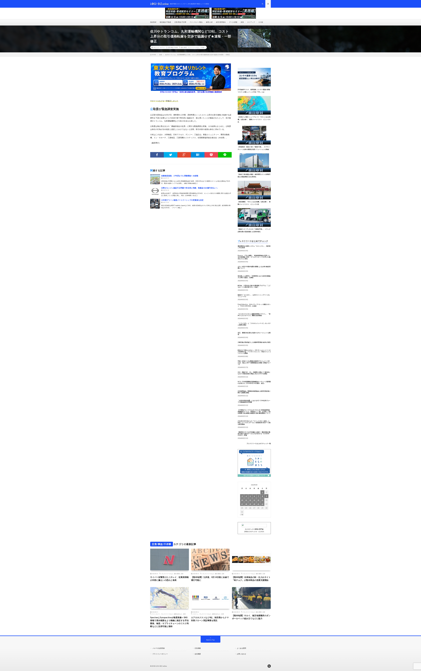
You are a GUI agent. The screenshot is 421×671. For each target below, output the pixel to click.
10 (242, 500)
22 (262, 504)
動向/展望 (184, 47)
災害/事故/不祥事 (180, 22)
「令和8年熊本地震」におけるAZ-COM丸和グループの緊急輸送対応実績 (254, 401)
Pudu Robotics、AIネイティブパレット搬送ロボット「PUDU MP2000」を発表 (254, 305)
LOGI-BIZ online (161, 666)
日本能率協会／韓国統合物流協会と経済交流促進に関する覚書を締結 (254, 392)
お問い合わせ (241, 654)
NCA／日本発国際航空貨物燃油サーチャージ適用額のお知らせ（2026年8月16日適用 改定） (254, 382)
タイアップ (251, 22)
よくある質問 (241, 648)
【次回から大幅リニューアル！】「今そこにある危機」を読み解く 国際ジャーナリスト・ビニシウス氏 (254, 119)
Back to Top (210, 640)
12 (250, 500)
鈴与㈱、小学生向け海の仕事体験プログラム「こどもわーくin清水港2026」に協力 (254, 286)
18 (246, 504)
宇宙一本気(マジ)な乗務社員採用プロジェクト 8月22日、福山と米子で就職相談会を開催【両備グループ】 (254, 362)
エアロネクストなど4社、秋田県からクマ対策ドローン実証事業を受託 (210, 619)
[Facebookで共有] (157, 155)
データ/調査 (233, 22)
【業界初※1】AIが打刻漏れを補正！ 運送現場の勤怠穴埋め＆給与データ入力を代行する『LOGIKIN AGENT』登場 (254, 433)
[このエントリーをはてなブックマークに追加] (197, 155)
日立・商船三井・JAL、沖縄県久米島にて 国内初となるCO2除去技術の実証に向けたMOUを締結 (254, 373)
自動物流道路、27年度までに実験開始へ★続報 (179, 176)
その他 (260, 22)
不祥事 (202, 47)
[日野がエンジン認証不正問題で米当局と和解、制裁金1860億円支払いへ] (155, 191)
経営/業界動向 (221, 22)
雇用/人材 (209, 22)
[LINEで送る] (225, 155)
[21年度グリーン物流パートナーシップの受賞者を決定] (155, 204)
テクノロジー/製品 (196, 22)
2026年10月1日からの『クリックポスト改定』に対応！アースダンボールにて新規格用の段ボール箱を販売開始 (254, 422)
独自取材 (153, 22)
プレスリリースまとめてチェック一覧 (259, 443)
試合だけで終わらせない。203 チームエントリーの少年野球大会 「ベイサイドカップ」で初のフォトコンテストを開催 (254, 351)
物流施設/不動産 (165, 22)
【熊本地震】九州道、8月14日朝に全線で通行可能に (210, 578)
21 (258, 504)
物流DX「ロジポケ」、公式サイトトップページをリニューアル (254, 295)
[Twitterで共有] (170, 155)
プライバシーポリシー (160, 654)
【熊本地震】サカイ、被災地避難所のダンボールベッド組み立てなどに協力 (251, 617)
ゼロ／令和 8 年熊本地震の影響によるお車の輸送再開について (254, 267)
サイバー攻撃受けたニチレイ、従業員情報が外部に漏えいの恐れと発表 (169, 578)
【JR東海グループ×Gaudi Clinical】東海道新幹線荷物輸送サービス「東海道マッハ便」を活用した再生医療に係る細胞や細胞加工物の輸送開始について (254, 411)
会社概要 (198, 654)
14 (258, 500)
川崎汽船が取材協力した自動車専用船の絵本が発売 (254, 342)
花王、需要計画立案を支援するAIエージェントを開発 (254, 333)
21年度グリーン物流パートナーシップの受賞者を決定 (182, 200)
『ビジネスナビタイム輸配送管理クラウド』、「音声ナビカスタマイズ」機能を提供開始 (254, 314)
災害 (182, 573)
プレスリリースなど (193, 47)
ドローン (195, 614)
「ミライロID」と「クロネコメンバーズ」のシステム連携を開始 (254, 324)
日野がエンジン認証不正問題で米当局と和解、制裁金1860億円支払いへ (189, 188)
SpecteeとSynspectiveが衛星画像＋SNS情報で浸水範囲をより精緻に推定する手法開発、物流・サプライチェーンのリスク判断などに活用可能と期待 (169, 622)
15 (262, 500)
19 (250, 504)
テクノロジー (156, 614)
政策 (242, 22)
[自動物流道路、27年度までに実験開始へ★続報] (155, 179)
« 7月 (241, 515)
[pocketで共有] (211, 155)
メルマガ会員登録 (158, 648)
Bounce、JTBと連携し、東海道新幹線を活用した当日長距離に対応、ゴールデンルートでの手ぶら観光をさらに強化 (254, 257)
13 (254, 500)
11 (246, 500)
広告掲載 (198, 648)
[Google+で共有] (184, 155)
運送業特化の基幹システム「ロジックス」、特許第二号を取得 (254, 246)
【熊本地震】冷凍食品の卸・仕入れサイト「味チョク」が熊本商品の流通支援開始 (251, 578)
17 (242, 504)
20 (254, 504)
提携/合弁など (178, 614)
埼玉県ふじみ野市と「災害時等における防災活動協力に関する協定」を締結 (254, 276)
